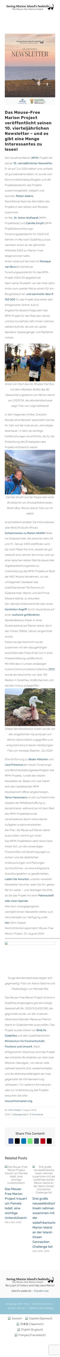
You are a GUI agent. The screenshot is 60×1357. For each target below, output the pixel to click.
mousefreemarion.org (18, 1101)
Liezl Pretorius (14, 764)
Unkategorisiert (20, 1114)
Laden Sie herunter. (17, 879)
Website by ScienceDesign (41, 1308)
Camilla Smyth (35, 223)
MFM (35, 157)
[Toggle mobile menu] (54, 12)
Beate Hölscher (38, 759)
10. (32, 163)
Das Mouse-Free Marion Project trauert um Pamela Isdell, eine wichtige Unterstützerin (16, 1203)
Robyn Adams (24, 196)
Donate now (41, 1290)
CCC (51, 669)
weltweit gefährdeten (26, 614)
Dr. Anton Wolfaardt (26, 217)
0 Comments (36, 1114)
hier (7, 922)
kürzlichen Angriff (16, 609)
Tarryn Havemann (16, 797)
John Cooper (14, 1110)
